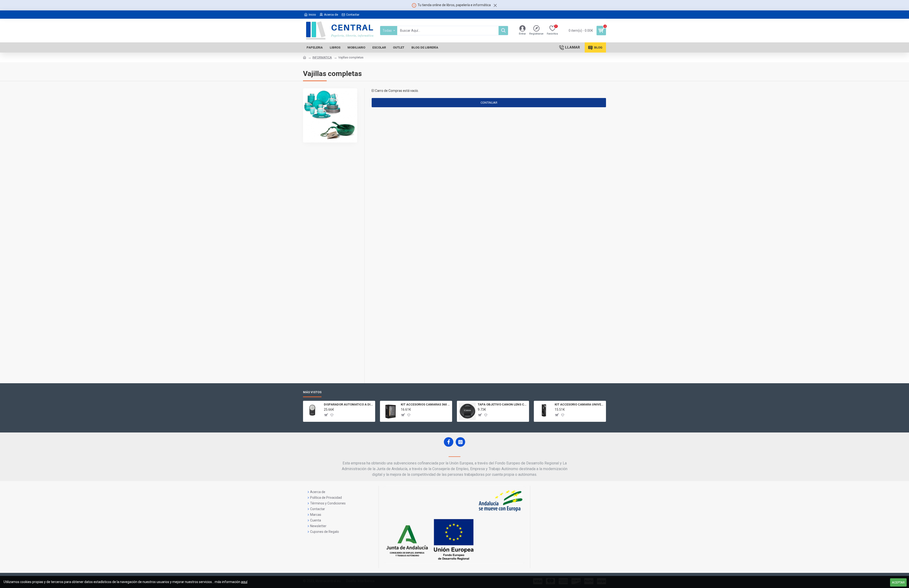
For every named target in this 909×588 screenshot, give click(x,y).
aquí (244, 582)
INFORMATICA (322, 57)
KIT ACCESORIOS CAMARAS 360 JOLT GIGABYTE (425, 404)
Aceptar (898, 582)
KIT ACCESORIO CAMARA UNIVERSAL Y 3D (579, 404)
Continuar (489, 102)
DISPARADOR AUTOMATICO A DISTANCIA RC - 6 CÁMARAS (348, 404)
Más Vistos (312, 392)
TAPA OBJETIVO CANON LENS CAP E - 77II (502, 404)
